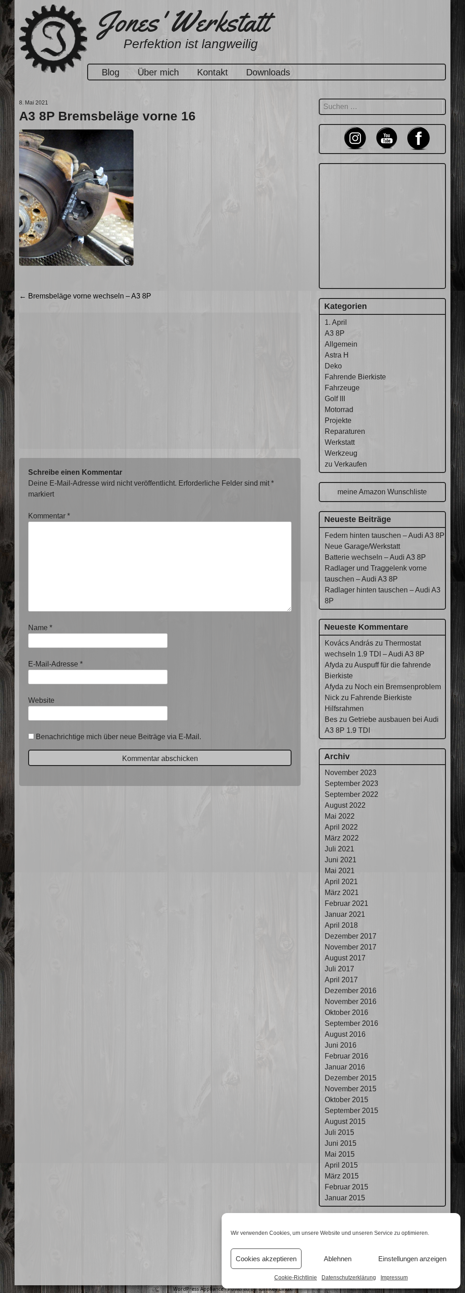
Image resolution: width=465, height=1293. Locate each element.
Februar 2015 (346, 1187)
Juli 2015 (339, 1132)
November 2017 (350, 947)
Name (40, 628)
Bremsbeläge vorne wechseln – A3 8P (85, 296)
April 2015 (341, 1165)
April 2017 (341, 980)
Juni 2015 (340, 1143)
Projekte (338, 420)
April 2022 (341, 827)
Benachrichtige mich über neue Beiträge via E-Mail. (118, 737)
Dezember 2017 (350, 936)
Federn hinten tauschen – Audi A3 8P (385, 535)
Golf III (335, 399)
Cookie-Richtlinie (295, 1277)
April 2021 (341, 881)
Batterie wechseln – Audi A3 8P (375, 557)
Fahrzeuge (342, 388)
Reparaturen (345, 431)
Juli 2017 (339, 969)
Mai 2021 (340, 871)
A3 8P (335, 333)
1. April (336, 322)
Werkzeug (341, 453)
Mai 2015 (340, 1154)
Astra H (337, 355)
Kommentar (49, 516)
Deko (333, 366)
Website (41, 700)
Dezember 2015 (350, 1078)
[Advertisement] (160, 380)
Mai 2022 (340, 816)
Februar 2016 (346, 1056)
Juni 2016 (340, 1045)
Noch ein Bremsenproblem (398, 687)
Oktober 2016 (346, 1012)
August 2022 (345, 805)
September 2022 (351, 794)
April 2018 (341, 925)
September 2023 (351, 783)
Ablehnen (337, 1259)
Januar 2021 (345, 914)
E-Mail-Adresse (55, 664)
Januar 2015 (345, 1198)
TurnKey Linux (275, 1288)
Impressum (394, 1277)
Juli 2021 (339, 849)
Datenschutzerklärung (349, 1277)
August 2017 (345, 958)
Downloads (268, 72)
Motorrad (339, 409)
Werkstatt (340, 442)
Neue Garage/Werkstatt (362, 546)
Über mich (158, 72)
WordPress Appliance (198, 1288)
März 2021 (342, 892)
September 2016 (351, 1023)
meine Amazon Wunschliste (382, 492)
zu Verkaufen (346, 464)
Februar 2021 (346, 903)
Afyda (334, 665)
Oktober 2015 (346, 1100)
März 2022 (342, 838)
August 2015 (345, 1121)
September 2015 (351, 1110)
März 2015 (342, 1176)
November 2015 (350, 1089)
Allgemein (341, 344)
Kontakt (212, 72)
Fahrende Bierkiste (355, 377)
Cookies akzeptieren (266, 1259)
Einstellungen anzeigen (412, 1259)
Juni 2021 (340, 860)
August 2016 (345, 1034)
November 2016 (350, 1001)
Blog (110, 72)
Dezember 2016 (350, 991)
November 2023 (350, 772)
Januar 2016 (345, 1067)
